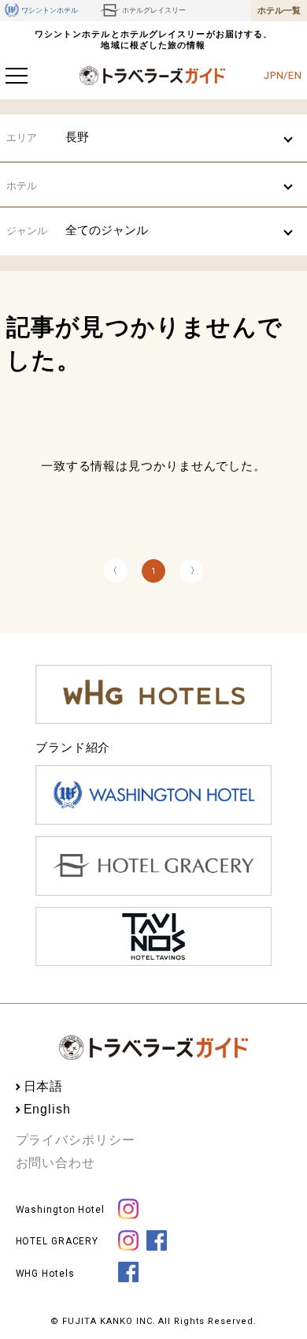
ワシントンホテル (49, 10)
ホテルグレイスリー (154, 10)
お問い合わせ (55, 1162)
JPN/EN (283, 75)
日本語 (44, 1086)
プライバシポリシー (75, 1139)
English (47, 1109)
